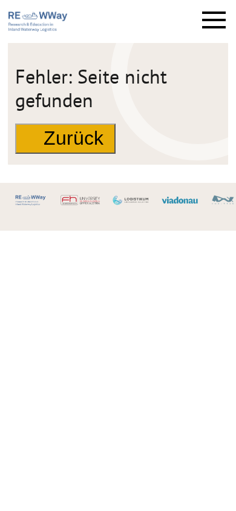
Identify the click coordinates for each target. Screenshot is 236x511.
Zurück (73, 138)
